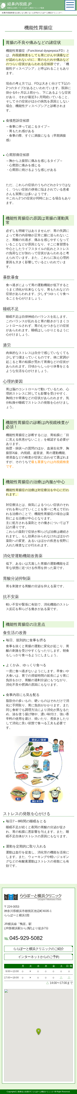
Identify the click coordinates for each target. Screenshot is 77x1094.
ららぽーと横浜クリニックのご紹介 (38, 949)
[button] (38, 1032)
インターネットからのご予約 (38, 957)
